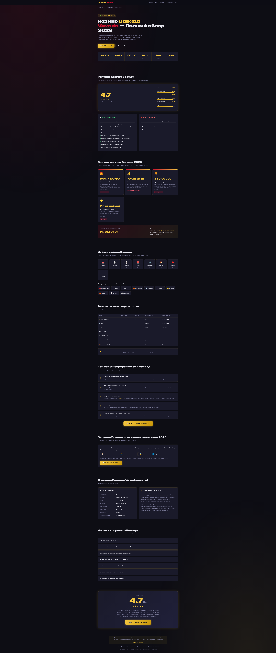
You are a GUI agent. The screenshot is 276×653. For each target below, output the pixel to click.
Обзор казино (109, 7)
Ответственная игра (142, 646)
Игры (156, 2)
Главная (101, 7)
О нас (118, 646)
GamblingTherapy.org (138, 642)
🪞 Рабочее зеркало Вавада (111, 462)
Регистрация (170, 2)
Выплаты (162, 2)
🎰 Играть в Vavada (106, 45)
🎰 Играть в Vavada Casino (138, 622)
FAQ (176, 2)
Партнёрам (151, 646)
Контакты (157, 646)
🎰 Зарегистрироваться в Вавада (138, 423)
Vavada (105, 2)
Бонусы (151, 2)
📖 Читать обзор (122, 45)
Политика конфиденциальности (128, 646)
